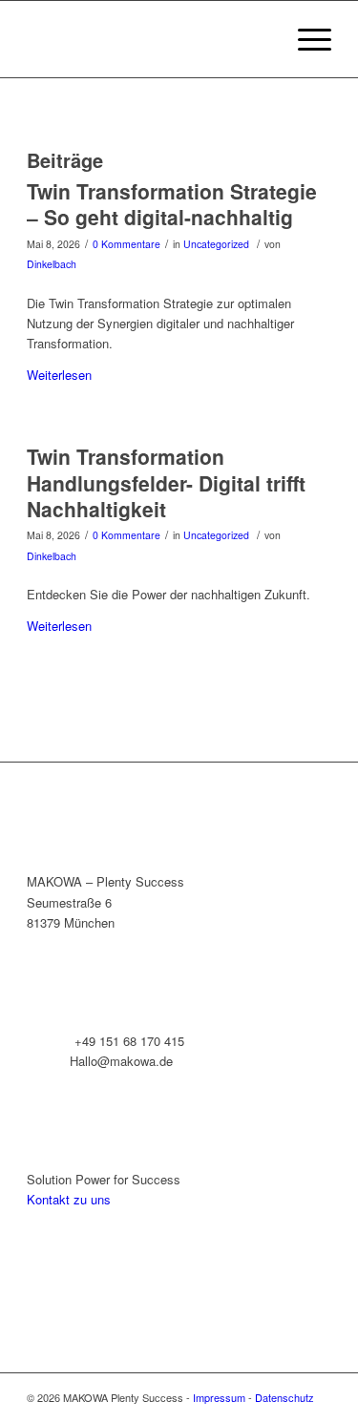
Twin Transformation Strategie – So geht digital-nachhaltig (172, 204)
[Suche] (260, 39)
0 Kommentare (126, 244)
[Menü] (305, 39)
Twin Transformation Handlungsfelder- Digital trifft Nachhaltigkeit (166, 482)
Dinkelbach (51, 264)
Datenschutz (284, 1397)
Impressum (219, 1397)
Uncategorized (216, 244)
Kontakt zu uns (69, 1199)
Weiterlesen (59, 375)
